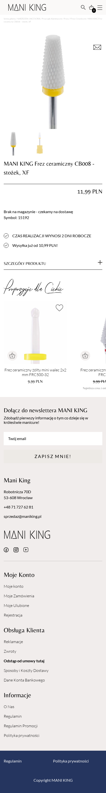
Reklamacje (13, 641)
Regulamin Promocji (21, 725)
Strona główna (10, 18)
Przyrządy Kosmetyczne (52, 18)
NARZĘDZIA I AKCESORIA (28, 18)
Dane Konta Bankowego (24, 680)
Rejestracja (13, 615)
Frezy (66, 18)
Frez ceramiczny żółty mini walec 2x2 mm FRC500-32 (35, 372)
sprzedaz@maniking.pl (22, 516)
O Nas (9, 706)
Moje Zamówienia (19, 595)
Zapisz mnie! (53, 456)
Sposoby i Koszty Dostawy (26, 670)
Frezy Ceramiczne (78, 18)
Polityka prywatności (21, 735)
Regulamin (13, 716)
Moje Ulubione (16, 605)
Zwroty (10, 651)
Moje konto (13, 586)
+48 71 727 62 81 (18, 507)
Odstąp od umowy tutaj (24, 660)
